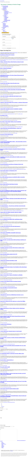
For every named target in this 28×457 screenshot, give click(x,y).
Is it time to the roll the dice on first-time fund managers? (10, 226)
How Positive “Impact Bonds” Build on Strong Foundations (10, 121)
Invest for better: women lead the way (7, 359)
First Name (4, 39)
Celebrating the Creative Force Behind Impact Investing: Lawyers (12, 294)
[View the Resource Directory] (3, 52)
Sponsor (12, 94)
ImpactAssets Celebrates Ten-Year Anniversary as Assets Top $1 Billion (12, 301)
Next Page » (3, 406)
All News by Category (2, 426)
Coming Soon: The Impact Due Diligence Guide (8, 260)
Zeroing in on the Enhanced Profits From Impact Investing (10, 281)
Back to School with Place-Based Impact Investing (9, 184)
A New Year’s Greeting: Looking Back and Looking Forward (11, 96)
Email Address (4, 36)
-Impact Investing (10, 59)
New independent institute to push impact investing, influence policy (12, 353)
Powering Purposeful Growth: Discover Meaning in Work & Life (11, 164)
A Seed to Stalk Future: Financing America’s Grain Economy (11, 331)
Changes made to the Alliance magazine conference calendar (10, 212)
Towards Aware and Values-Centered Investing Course (9, 83)
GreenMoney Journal (20, 126)
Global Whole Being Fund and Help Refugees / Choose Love (10, 128)
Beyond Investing (26, 59)
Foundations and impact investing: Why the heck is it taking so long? (12, 247)
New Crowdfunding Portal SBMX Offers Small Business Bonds (11, 219)
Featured (1, 60)
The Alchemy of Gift (3, 115)
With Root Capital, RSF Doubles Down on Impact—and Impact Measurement (13, 102)
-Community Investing (5, 59)
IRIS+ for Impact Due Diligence (5, 68)
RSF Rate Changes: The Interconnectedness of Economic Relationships (12, 89)
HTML (13, 38)
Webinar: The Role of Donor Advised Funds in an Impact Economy (12, 61)
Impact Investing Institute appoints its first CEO (8, 254)
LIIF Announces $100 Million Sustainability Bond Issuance (10, 232)
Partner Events (4, 60)
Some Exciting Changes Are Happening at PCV (8, 170)
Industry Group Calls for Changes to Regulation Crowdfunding (11, 274)
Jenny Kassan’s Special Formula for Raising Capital (9, 388)
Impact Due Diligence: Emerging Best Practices (8, 287)
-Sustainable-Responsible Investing (19, 59)
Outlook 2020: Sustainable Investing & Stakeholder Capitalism (11, 108)
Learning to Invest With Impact (5, 324)
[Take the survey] (8, 440)
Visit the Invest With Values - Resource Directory (12, 52)
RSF (10, 94)
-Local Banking (14, 59)
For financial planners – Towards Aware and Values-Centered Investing (12, 205)
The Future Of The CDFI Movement (6, 134)
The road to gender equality (5, 366)
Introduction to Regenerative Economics (7, 54)
